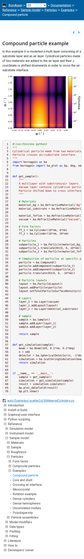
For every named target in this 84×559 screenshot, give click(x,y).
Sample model (30, 10)
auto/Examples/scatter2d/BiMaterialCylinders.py (40, 401)
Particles (51, 10)
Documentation (61, 5)
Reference (9, 10)
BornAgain (15, 5)
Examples (67, 10)
